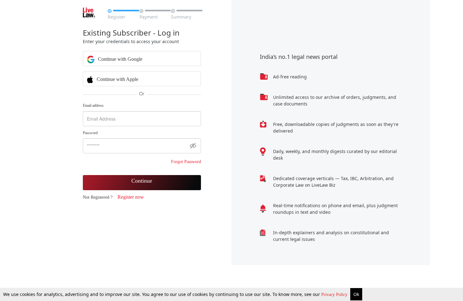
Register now (130, 197)
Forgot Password (186, 161)
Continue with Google (119, 59)
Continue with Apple (116, 79)
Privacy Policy (335, 294)
